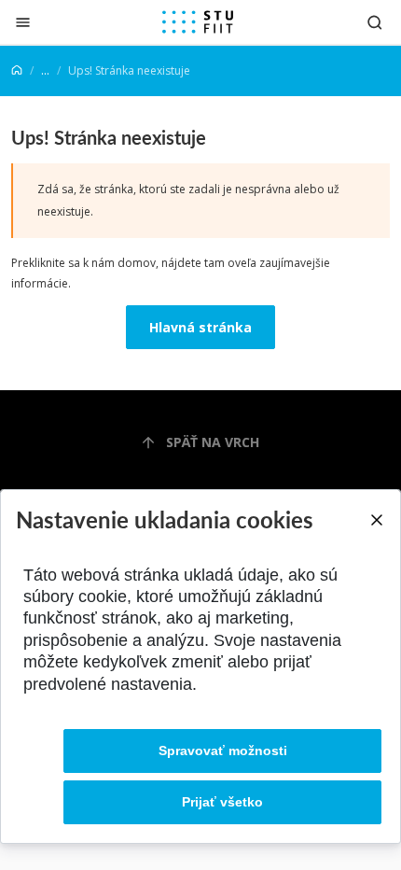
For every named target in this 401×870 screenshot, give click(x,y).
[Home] (16, 70)
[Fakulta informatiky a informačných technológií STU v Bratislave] (197, 22)
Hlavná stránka (200, 327)
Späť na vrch (212, 442)
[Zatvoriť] (23, 22)
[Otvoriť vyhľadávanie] (375, 22)
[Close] (375, 520)
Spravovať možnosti (223, 750)
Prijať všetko (222, 801)
